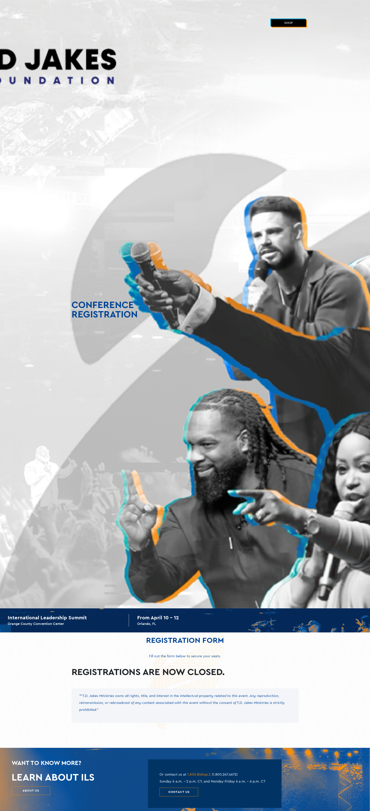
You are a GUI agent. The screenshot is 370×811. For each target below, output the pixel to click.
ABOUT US (31, 790)
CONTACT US (179, 791)
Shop (288, 22)
